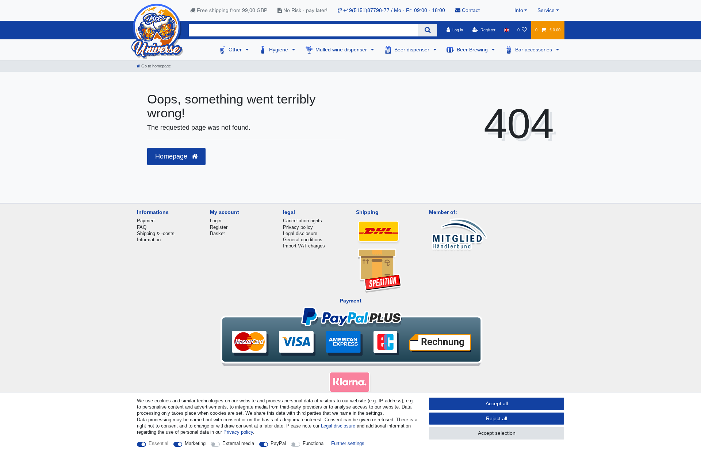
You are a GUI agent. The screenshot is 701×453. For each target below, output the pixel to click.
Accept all (497, 403)
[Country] (506, 30)
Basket (217, 233)
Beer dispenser (412, 49)
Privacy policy (298, 227)
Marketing (195, 443)
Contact (470, 10)
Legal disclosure (300, 233)
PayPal (278, 443)
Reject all (496, 418)
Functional (314, 443)
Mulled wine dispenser (341, 49)
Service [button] (546, 10)
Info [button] (518, 10)
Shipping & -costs (156, 233)
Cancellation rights (302, 220)
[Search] (427, 30)
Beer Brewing (473, 49)
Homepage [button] (172, 156)
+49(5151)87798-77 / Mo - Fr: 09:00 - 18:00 (393, 10)
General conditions (302, 239)
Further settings (347, 443)
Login (215, 220)
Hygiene (279, 49)
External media (238, 443)
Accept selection (497, 433)
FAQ (141, 227)
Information (149, 239)
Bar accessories (534, 49)
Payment (146, 220)
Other (236, 49)
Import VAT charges (304, 246)
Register (218, 227)
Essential (158, 443)
